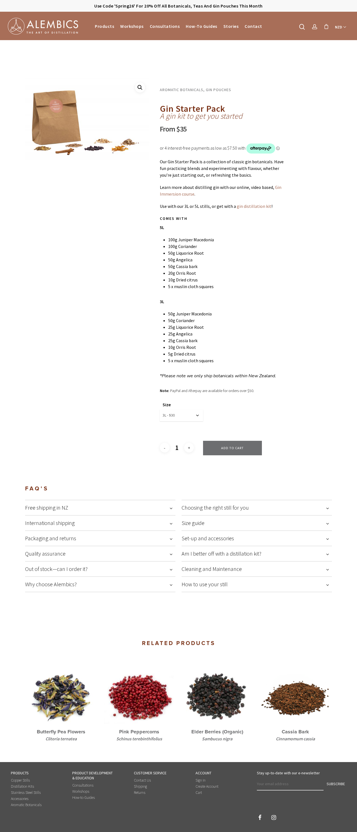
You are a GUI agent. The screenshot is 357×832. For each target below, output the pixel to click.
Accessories (19, 798)
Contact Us (142, 780)
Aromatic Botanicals (26, 804)
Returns (139, 792)
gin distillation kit (254, 206)
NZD (338, 27)
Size (167, 404)
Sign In (201, 780)
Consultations (165, 26)
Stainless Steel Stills (26, 792)
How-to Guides (201, 26)
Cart (199, 792)
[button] (140, 87)
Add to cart (232, 448)
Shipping (140, 786)
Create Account (207, 786)
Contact (253, 26)
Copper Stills (20, 780)
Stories (231, 26)
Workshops (132, 26)
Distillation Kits (22, 786)
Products (104, 26)
